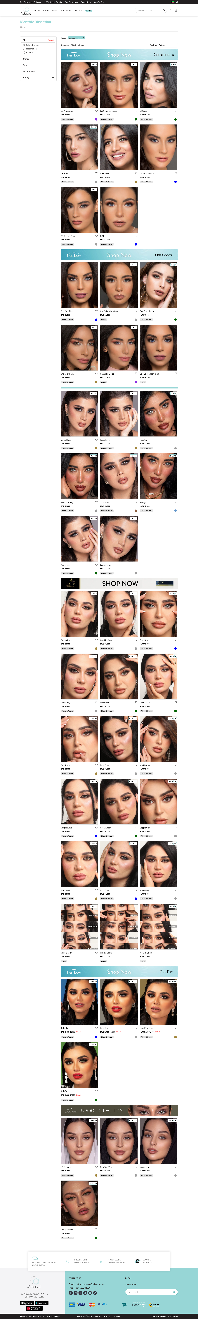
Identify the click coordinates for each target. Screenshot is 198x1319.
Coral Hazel (65, 765)
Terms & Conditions (40, 1316)
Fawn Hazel (105, 439)
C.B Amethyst (67, 110)
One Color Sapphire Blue (150, 373)
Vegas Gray (145, 1167)
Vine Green (65, 565)
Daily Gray (104, 1028)
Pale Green (104, 702)
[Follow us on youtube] (90, 1293)
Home (37, 10)
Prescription (66, 10)
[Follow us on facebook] (71, 1293)
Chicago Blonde (67, 1229)
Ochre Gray (65, 702)
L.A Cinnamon (66, 1167)
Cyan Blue (144, 640)
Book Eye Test (99, 2)
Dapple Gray (145, 827)
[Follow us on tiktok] (95, 1293)
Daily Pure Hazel (147, 1028)
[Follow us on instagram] (76, 1293)
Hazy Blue (104, 890)
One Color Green (147, 311)
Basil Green (145, 702)
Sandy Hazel (66, 439)
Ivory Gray (144, 439)
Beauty (78, 10)
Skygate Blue (66, 827)
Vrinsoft (174, 1316)
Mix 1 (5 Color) (66, 952)
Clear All (51, 40)
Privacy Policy (25, 1316)
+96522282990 (83, 1287)
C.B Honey (104, 173)
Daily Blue (65, 1028)
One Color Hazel (67, 373)
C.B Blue (103, 236)
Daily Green (65, 1091)
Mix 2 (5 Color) (106, 952)
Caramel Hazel (67, 640)
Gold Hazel (65, 890)
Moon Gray (144, 890)
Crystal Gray (105, 565)
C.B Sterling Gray (68, 236)
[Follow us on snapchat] (85, 1293)
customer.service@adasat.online (90, 1284)
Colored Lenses (50, 10)
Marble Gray (145, 765)
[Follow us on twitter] (80, 1293)
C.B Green (144, 110)
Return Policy (54, 1316)
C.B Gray (64, 173)
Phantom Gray (67, 502)
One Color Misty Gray (109, 311)
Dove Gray (104, 765)
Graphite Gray (106, 640)
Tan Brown (105, 502)
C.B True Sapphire (147, 173)
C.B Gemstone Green (109, 110)
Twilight (143, 502)
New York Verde (107, 1167)
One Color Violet (107, 373)
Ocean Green (105, 827)
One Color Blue (67, 311)
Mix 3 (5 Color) (146, 952)
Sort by (153, 45)
